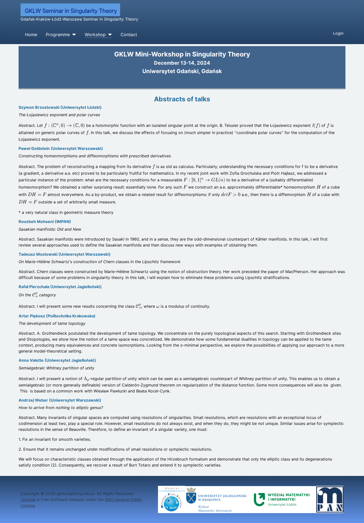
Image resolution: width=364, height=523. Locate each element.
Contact (129, 34)
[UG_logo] (171, 499)
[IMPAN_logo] (329, 499)
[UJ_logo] (216, 499)
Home (31, 34)
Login (338, 33)
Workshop (95, 34)
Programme (58, 34)
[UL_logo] (281, 499)
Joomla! (28, 499)
